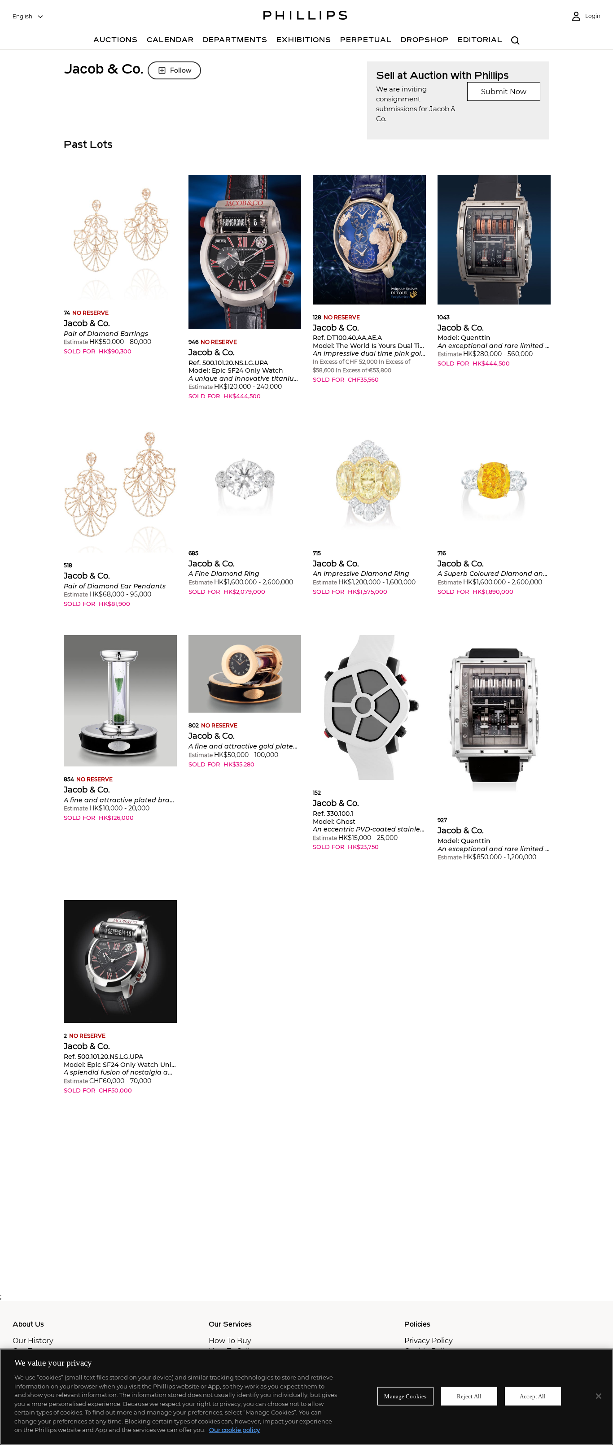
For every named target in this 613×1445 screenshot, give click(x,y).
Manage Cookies (405, 1396)
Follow (180, 70)
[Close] (599, 1396)
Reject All (469, 1396)
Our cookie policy (234, 1429)
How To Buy (230, 1340)
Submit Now (503, 91)
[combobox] (28, 16)
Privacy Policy (428, 1340)
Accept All (533, 1396)
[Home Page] (305, 16)
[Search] (515, 41)
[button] (120, 271)
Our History (33, 1340)
